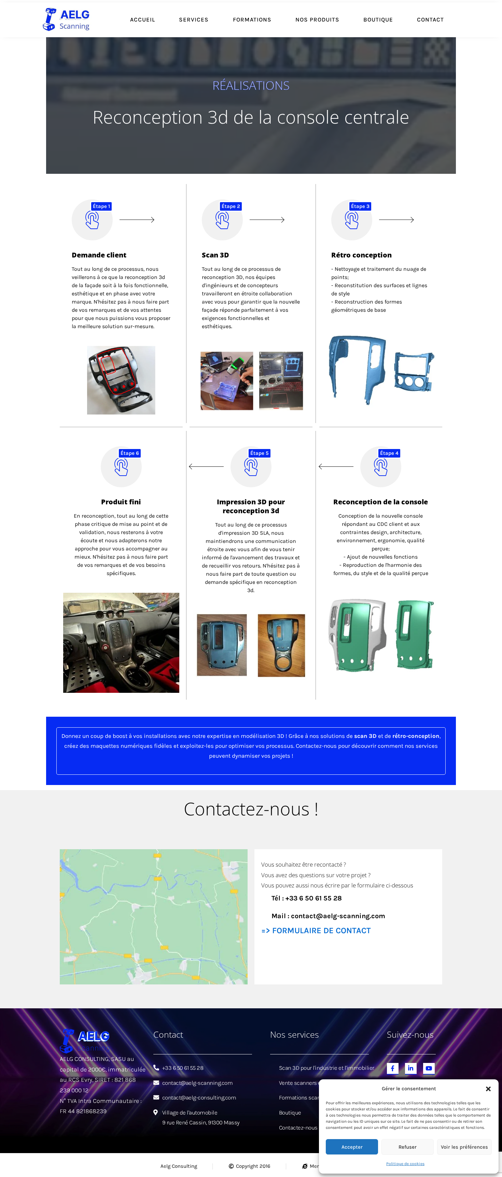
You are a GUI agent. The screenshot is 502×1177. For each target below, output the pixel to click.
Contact (430, 19)
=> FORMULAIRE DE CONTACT (316, 930)
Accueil (142, 19)
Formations (252, 19)
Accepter (352, 1147)
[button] (488, 1088)
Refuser (408, 1147)
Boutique (378, 19)
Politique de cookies (405, 1163)
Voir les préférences (464, 1147)
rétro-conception (416, 735)
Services (194, 19)
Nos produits (317, 19)
